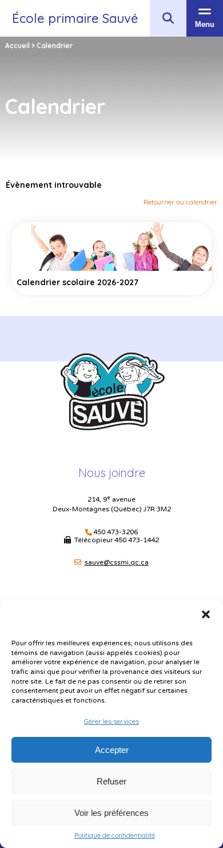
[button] (206, 614)
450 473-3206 (115, 532)
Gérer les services (111, 721)
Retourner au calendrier (180, 202)
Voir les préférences (111, 813)
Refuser (111, 781)
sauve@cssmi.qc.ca (117, 562)
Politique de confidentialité (114, 835)
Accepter (112, 750)
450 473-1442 (136, 540)
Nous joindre (111, 473)
